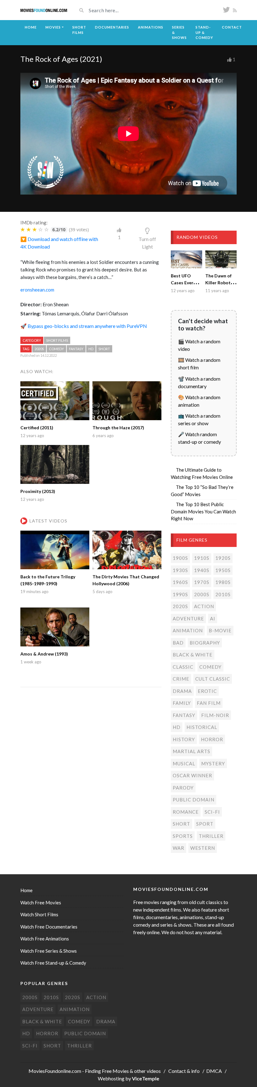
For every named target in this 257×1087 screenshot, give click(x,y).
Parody (183, 787)
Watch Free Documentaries (48, 926)
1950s (223, 570)
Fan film (209, 703)
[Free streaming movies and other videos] (43, 10)
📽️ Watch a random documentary (199, 382)
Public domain (193, 799)
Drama (182, 691)
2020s (39, 349)
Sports (183, 836)
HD (90, 349)
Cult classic (212, 679)
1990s (180, 594)
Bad (178, 642)
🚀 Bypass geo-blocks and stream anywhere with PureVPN (83, 326)
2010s (223, 594)
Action (204, 606)
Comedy (56, 349)
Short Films (79, 30)
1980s (223, 582)
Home (31, 27)
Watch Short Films (39, 914)
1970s (201, 582)
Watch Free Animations (44, 938)
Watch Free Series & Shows (48, 951)
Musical (184, 763)
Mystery (213, 763)
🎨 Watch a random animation (199, 401)
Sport (204, 824)
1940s (201, 570)
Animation (188, 630)
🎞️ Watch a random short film (199, 363)
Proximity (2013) (37, 491)
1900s (180, 558)
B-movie (220, 630)
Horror (212, 739)
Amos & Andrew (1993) (44, 653)
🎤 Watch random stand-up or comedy (199, 438)
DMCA (214, 1071)
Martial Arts (191, 751)
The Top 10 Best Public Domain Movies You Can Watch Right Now (203, 511)
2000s (201, 594)
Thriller (211, 836)
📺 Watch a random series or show (199, 419)
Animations (150, 27)
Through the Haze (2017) (118, 427)
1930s (180, 570)
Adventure (188, 618)
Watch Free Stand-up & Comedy (53, 963)
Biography (205, 642)
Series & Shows (179, 32)
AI (212, 618)
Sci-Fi (212, 812)
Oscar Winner (192, 775)
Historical (201, 727)
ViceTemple (145, 1078)
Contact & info (184, 1071)
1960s (180, 582)
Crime (181, 679)
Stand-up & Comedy (204, 32)
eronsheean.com (37, 289)
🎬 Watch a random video (199, 345)
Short (104, 349)
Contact (232, 27)
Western (202, 848)
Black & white (192, 654)
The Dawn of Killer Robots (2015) (219, 282)
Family (182, 703)
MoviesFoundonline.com (55, 1071)
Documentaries (112, 27)
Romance (186, 812)
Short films (57, 340)
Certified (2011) (36, 427)
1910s (201, 558)
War (178, 848)
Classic (183, 667)
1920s (223, 558)
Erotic (207, 691)
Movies (53, 27)
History (184, 739)
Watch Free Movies (40, 902)
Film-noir (215, 715)
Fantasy (76, 349)
